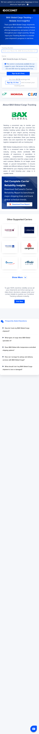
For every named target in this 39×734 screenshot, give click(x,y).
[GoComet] (10, 10)
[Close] (27, 4)
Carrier (4, 56)
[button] (33, 729)
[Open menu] (34, 10)
